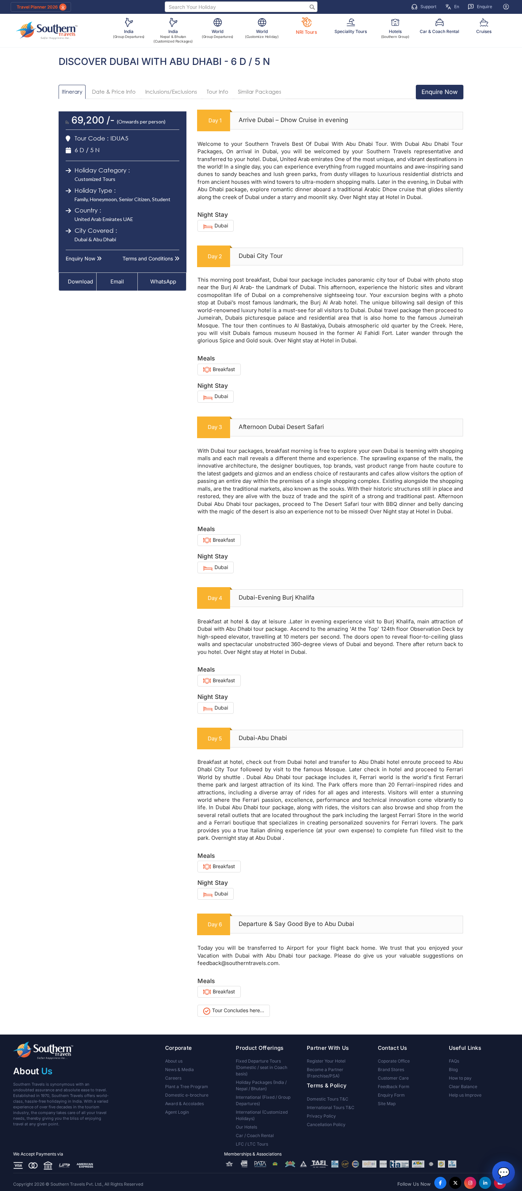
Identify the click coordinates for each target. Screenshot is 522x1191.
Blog (453, 1069)
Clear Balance (463, 1086)
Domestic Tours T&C (327, 1099)
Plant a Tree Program (186, 1086)
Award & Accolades (184, 1103)
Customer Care (393, 1078)
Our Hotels (246, 1127)
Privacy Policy (321, 1116)
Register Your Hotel (326, 1061)
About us (174, 1061)
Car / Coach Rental (255, 1135)
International (263, 1100)
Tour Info (217, 91)
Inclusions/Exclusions (171, 91)
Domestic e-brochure (186, 1095)
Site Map (387, 1103)
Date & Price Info (114, 91)
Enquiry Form (391, 1095)
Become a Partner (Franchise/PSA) (325, 1073)
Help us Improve (465, 1095)
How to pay (460, 1078)
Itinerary (72, 91)
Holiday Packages (261, 1085)
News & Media (179, 1069)
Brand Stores (391, 1069)
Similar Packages (259, 91)
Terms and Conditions (148, 258)
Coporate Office (394, 1061)
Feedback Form (393, 1086)
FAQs (454, 1061)
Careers (173, 1078)
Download (80, 281)
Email (116, 281)
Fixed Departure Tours (261, 1067)
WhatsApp (163, 281)
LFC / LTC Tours (252, 1144)
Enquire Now (440, 91)
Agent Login (177, 1112)
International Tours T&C (330, 1107)
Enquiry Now (81, 258)
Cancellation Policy (326, 1124)
